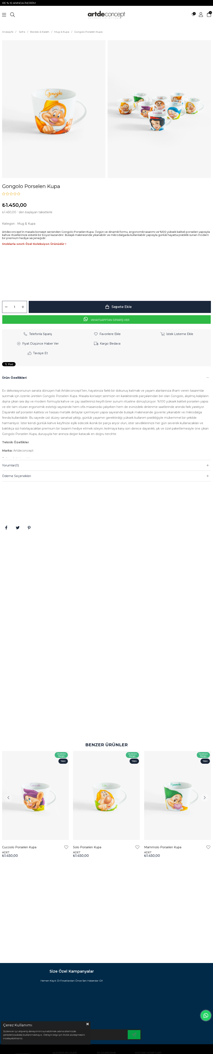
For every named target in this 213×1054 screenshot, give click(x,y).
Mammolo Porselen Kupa (162, 847)
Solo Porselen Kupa (87, 847)
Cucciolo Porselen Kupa (19, 847)
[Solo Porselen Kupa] (106, 795)
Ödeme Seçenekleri (16, 476)
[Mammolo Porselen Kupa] (177, 795)
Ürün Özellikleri (14, 378)
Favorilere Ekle (66, 847)
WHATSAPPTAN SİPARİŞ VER (109, 319)
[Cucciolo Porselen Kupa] (35, 795)
